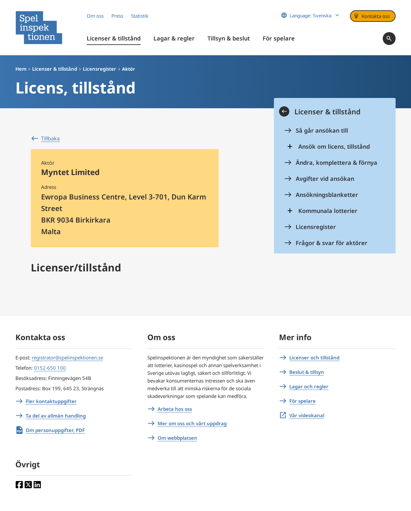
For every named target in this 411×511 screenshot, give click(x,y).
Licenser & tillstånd (54, 69)
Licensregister (99, 69)
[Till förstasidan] (38, 27)
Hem (20, 69)
